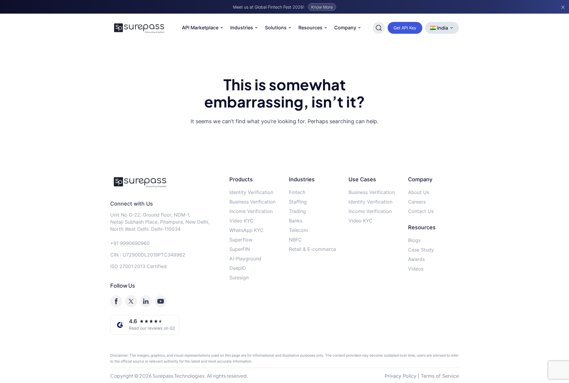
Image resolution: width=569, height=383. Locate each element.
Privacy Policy (400, 376)
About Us (418, 192)
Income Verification (251, 211)
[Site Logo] (139, 28)
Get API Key (405, 27)
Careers (417, 202)
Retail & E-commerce (312, 249)
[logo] (165, 182)
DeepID (237, 268)
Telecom (298, 230)
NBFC (295, 240)
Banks (295, 221)
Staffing (298, 202)
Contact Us (421, 211)
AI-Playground (245, 259)
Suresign (239, 278)
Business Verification (252, 202)
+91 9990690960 (130, 243)
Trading (297, 211)
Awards (416, 259)
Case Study (421, 250)
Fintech (297, 192)
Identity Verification (251, 192)
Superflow (240, 240)
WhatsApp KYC (246, 230)
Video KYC (241, 221)
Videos (415, 269)
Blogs (414, 240)
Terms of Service (440, 376)
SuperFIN (239, 249)
